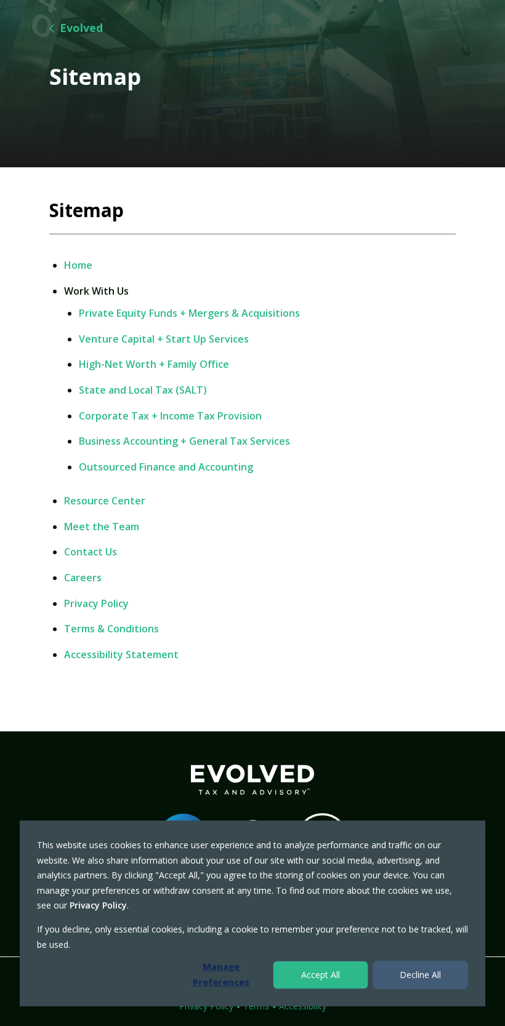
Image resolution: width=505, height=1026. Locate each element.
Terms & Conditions (111, 628)
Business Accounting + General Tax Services (184, 441)
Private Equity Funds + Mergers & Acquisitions (189, 313)
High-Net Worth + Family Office (154, 364)
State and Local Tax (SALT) (143, 390)
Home (78, 265)
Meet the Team (101, 526)
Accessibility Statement (121, 654)
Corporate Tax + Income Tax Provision (170, 416)
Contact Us (90, 552)
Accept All (320, 974)
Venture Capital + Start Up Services (164, 339)
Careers (83, 577)
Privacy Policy (98, 905)
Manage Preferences (221, 974)
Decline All (420, 974)
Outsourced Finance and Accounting (166, 467)
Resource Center (104, 501)
